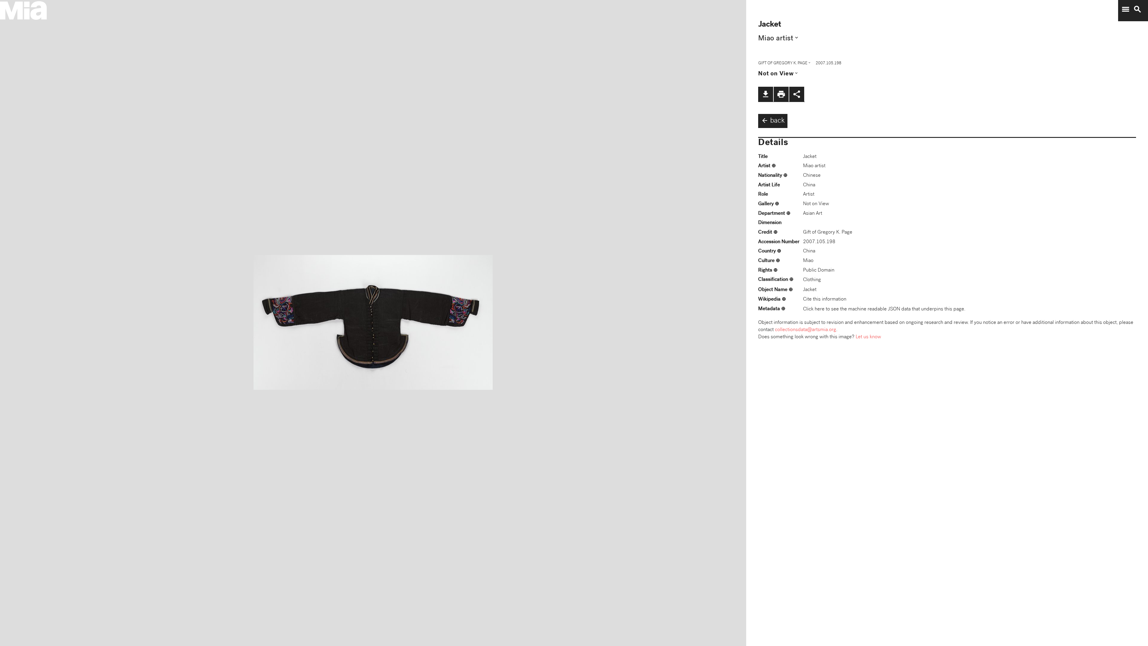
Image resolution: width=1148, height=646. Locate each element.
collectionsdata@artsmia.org (805, 330)
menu (1125, 9)
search (1137, 9)
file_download (765, 94)
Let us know (868, 337)
